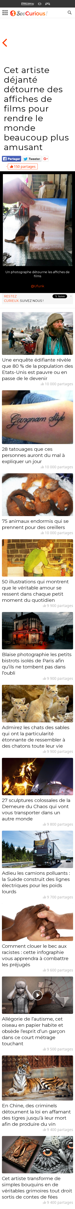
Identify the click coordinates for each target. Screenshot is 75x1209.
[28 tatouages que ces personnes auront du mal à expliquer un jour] (37, 417)
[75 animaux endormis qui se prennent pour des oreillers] (37, 494)
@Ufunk (37, 286)
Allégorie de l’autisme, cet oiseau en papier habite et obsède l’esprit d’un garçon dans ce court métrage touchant (33, 1031)
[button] (70, 12)
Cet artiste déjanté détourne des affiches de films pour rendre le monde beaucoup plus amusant (36, 108)
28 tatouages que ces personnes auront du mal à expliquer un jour (33, 455)
